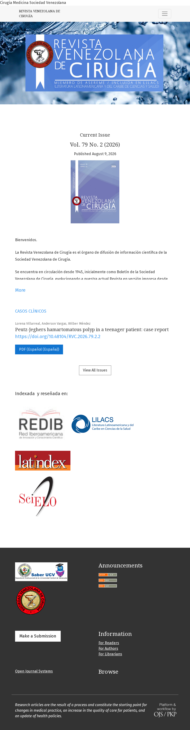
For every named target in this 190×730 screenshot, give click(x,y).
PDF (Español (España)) (39, 349)
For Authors (108, 648)
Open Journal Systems (34, 671)
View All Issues (95, 370)
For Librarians (110, 654)
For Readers (108, 643)
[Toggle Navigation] (164, 13)
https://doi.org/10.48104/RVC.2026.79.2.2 (57, 336)
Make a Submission (37, 636)
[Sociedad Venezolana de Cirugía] (30, 600)
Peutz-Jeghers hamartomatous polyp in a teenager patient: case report (92, 329)
